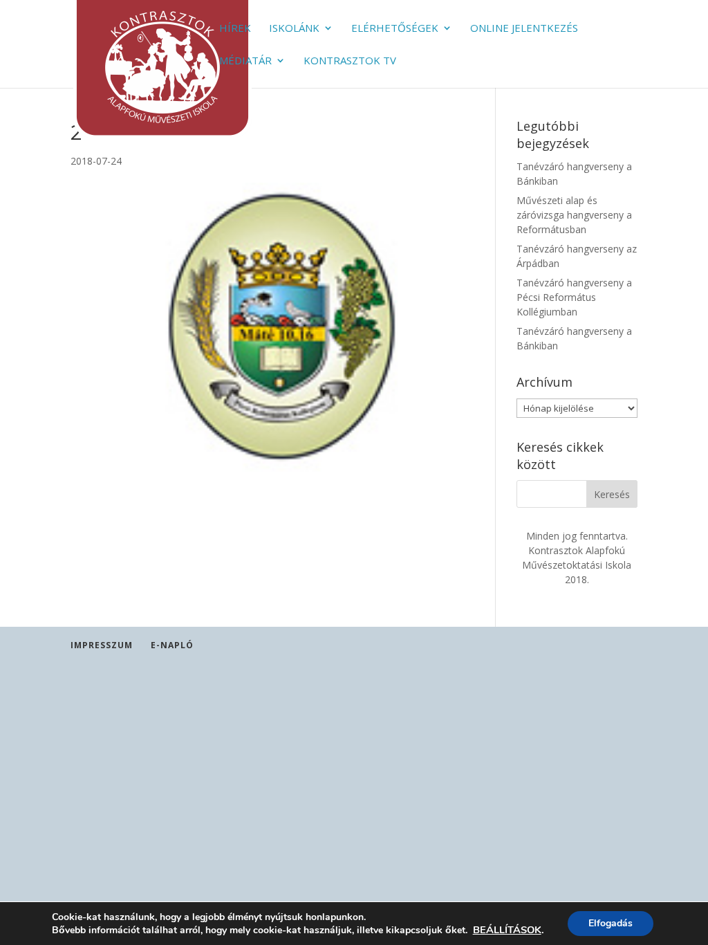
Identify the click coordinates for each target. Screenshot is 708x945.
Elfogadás (610, 923)
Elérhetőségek (394, 29)
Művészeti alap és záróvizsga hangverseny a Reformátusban (574, 215)
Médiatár (245, 61)
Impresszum (102, 645)
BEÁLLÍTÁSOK (507, 930)
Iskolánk (294, 29)
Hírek (235, 29)
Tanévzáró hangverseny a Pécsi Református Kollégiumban (574, 297)
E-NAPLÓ (172, 645)
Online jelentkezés (524, 29)
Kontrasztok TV (350, 61)
